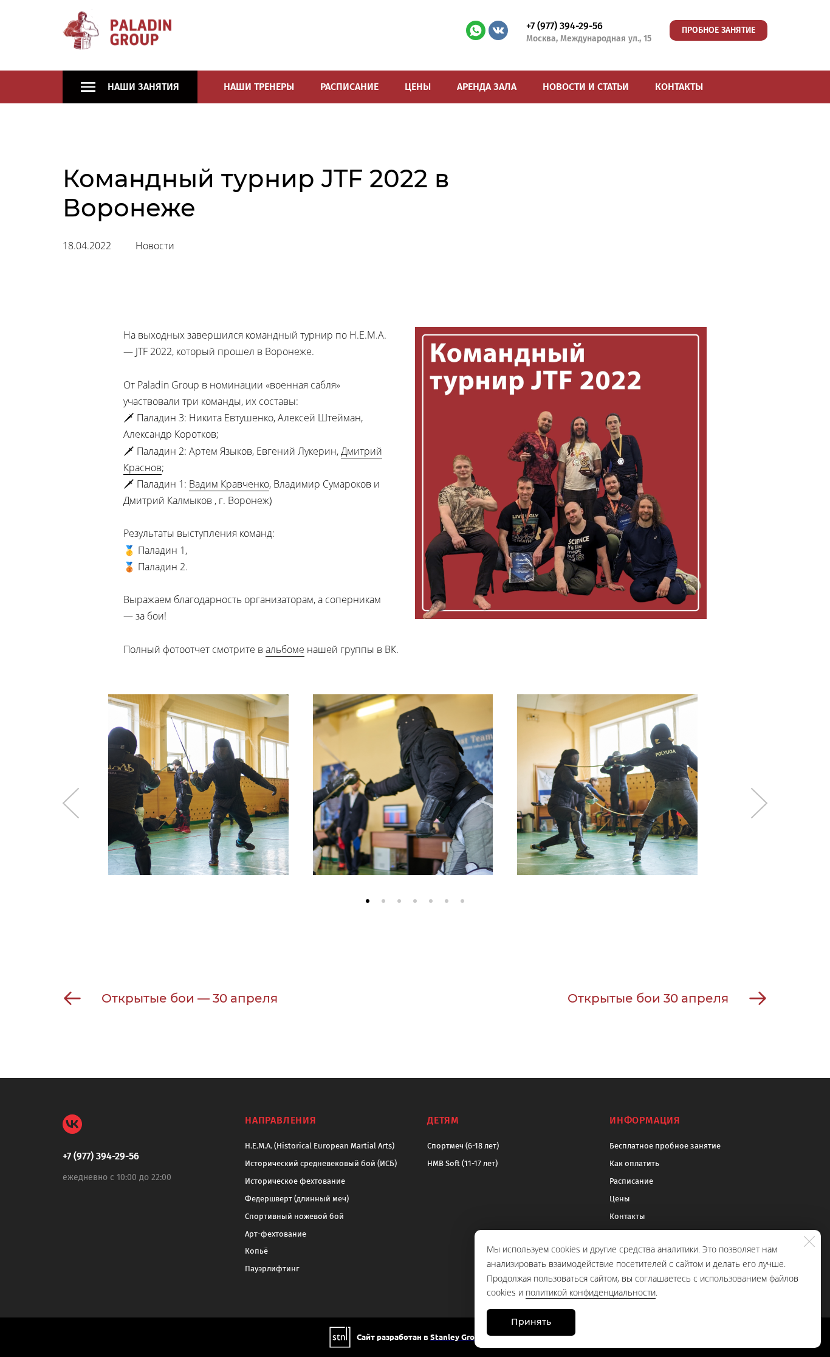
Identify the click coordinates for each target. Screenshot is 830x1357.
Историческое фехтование (295, 1181)
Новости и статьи (586, 86)
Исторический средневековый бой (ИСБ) (321, 1163)
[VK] (72, 1124)
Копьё (256, 1250)
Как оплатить (634, 1163)
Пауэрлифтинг (272, 1268)
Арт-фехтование (275, 1233)
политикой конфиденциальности (591, 1292)
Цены (418, 86)
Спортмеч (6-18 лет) (463, 1145)
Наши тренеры (259, 86)
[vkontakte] (498, 30)
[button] (367, 901)
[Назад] (71, 803)
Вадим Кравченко (229, 484)
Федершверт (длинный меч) (297, 1198)
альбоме (285, 649)
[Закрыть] (809, 1241)
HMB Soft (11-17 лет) (462, 1163)
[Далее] (759, 803)
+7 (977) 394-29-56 (564, 26)
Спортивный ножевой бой (294, 1216)
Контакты (679, 86)
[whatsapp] (475, 30)
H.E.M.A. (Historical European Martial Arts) (319, 1145)
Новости (154, 245)
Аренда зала (486, 86)
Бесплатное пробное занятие (665, 1145)
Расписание (349, 86)
